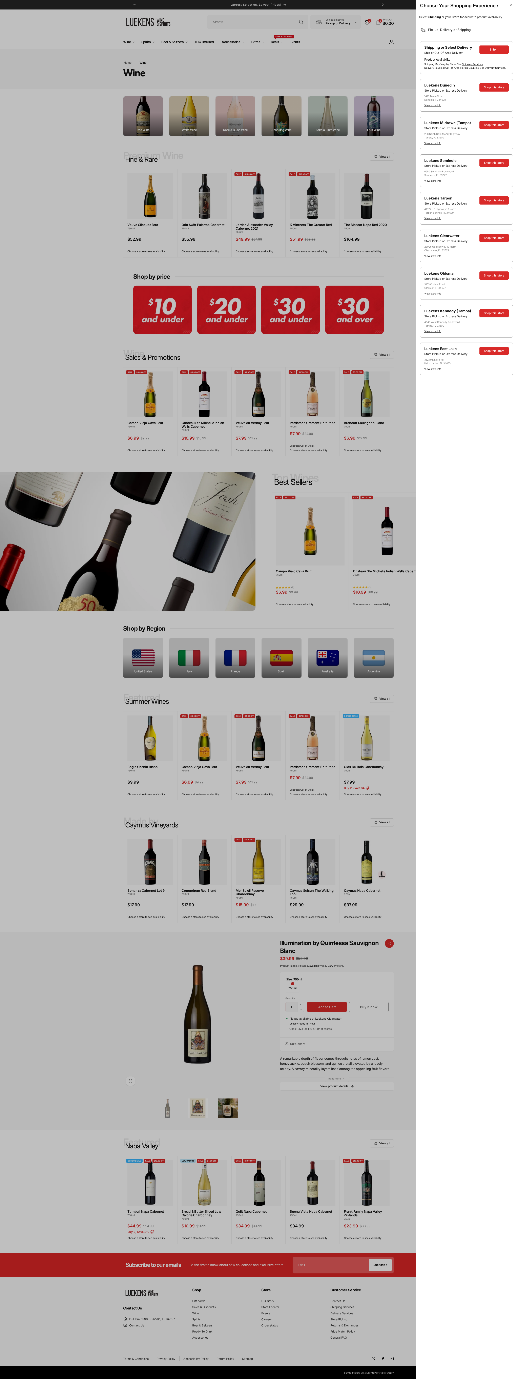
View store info (432, 105)
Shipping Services (472, 64)
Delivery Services (495, 67)
